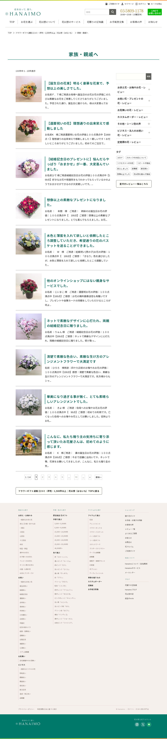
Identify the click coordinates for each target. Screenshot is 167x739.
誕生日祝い (24, 586)
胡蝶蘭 (22, 698)
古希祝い (23, 602)
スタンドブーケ (95, 544)
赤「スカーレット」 (62, 557)
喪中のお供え (24, 552)
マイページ (129, 3)
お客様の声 (136, 22)
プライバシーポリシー (26, 709)
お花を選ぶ (27, 22)
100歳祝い (23, 615)
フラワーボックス (96, 528)
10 (76, 477)
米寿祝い (23, 610)
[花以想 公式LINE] (149, 724)
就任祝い (144, 168)
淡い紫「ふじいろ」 (62, 602)
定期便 (134, 168)
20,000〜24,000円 (61, 540)
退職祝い (23, 635)
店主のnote (129, 598)
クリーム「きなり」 (62, 581)
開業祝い (23, 677)
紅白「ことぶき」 (61, 586)
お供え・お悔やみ (25, 515)
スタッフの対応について (136, 157)
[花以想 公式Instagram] (137, 724)
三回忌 (22, 532)
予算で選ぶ (57, 519)
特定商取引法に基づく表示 (47, 709)
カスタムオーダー (95, 581)
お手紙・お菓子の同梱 (133, 520)
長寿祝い (23, 606)
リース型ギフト (95, 540)
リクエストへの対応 (125, 163)
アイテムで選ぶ (94, 515)
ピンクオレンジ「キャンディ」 (65, 598)
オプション (93, 569)
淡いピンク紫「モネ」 (62, 606)
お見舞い (21, 656)
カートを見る (156, 3)
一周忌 (22, 528)
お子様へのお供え (26, 557)
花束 (91, 519)
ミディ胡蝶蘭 (24, 652)
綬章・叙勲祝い (25, 631)
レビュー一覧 (130, 529)
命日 (21, 544)
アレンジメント (95, 524)
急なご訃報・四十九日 (27, 524)
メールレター (130, 572)
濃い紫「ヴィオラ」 (62, 573)
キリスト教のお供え (27, 565)
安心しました (122, 168)
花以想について (47, 22)
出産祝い (23, 619)
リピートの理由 (143, 163)
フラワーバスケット (97, 532)
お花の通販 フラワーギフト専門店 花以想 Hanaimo (22, 12)
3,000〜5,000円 (60, 523)
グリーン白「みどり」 (62, 610)
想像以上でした (123, 174)
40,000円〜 (59, 548)
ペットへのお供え (26, 561)
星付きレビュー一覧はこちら (134, 183)
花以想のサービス (71, 22)
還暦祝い (23, 598)
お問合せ (128, 542)
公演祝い (23, 648)
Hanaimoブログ (131, 589)
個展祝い (23, 644)
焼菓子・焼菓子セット (97, 561)
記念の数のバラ (25, 627)
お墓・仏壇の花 (25, 569)
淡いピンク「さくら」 (62, 569)
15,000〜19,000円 (61, 536)
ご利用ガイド (114, 3)
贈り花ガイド (130, 516)
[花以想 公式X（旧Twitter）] (143, 724)
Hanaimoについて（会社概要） (137, 563)
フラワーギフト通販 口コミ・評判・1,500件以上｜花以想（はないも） (44, 32)
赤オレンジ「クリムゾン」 (64, 590)
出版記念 (23, 639)
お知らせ (152, 22)
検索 (148, 76)
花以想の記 (129, 594)
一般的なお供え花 (26, 519)
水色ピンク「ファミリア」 (64, 623)
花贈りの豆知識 (95, 22)
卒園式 (22, 623)
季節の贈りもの (94, 577)
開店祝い (23, 681)
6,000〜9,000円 (60, 527)
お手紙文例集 (93, 589)
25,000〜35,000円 (61, 544)
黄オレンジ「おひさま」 (63, 594)
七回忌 (22, 536)
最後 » (98, 477)
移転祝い (23, 673)
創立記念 (23, 689)
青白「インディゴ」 (61, 614)
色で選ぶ (56, 552)
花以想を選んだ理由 (142, 174)
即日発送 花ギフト (60, 515)
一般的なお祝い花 (26, 582)
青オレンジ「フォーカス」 (64, 619)
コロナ (120, 157)
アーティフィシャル (96, 573)
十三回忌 (23, 540)
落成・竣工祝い (25, 694)
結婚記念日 (24, 594)
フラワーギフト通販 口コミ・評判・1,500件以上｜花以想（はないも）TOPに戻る (58, 490)
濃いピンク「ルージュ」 (63, 561)
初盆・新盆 (24, 548)
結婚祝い (23, 590)
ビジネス (21, 665)
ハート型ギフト (95, 536)
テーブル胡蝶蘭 (95, 552)
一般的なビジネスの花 (27, 669)
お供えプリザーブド (27, 573)
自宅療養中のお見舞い (27, 660)
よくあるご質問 (131, 533)
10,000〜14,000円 (61, 532)
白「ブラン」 (59, 577)
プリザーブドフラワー (97, 548)
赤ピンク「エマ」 (61, 565)
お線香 (92, 565)
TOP (12, 22)
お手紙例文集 (117, 22)
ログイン (142, 3)
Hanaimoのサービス (132, 568)
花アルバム (129, 546)
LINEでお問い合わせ (154, 12)
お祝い (20, 577)
